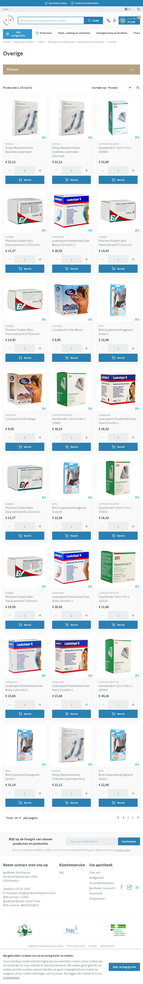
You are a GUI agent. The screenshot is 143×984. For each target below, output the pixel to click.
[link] (118, 817)
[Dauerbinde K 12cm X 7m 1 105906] (118, 118)
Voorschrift (95, 893)
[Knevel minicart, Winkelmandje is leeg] (122, 20)
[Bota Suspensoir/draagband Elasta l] (118, 745)
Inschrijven (129, 841)
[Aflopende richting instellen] (138, 87)
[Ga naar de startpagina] (8, 20)
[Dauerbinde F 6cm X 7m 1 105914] (118, 567)
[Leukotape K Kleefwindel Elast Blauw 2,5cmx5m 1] (25, 656)
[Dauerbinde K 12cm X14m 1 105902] (118, 656)
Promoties (46, 33)
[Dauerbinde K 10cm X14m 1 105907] (71, 389)
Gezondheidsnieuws (101, 883)
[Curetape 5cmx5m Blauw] (71, 300)
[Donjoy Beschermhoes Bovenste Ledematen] (25, 118)
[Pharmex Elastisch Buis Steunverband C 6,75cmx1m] (25, 211)
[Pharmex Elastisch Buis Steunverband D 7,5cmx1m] (118, 211)
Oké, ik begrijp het (124, 967)
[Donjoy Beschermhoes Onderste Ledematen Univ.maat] (71, 118)
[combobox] (51, 20)
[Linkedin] (137, 887)
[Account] (114, 20)
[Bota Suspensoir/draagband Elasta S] (118, 300)
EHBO (41, 42)
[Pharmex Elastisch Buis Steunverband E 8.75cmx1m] (25, 300)
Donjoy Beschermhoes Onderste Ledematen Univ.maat (66, 152)
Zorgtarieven (97, 898)
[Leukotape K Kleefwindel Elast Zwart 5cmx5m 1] (118, 389)
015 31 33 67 (22, 889)
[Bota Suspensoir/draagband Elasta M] (71, 478)
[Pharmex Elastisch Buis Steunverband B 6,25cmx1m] (25, 478)
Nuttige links (96, 878)
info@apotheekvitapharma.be (37, 893)
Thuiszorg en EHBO (23, 42)
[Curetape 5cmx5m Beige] (25, 389)
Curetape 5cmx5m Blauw (67, 330)
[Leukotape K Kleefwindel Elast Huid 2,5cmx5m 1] (71, 656)
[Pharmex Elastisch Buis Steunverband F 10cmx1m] (25, 567)
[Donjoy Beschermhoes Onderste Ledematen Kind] (71, 745)
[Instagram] (129, 887)
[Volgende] (137, 817)
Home (6, 42)
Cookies (92, 946)
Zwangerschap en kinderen (111, 33)
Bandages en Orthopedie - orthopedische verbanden (76, 42)
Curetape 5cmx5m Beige (20, 419)
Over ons (94, 872)
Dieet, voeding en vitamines (74, 33)
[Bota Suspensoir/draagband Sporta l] (25, 745)
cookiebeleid (11, 977)
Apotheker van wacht (102, 888)
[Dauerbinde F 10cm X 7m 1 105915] (118, 478)
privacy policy (123, 850)
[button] (71, 70)
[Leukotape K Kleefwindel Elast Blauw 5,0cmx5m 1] (71, 211)
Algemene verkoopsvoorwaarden (45, 946)
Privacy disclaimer (75, 946)
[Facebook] (121, 887)
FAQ (61, 872)
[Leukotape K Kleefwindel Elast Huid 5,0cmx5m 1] (71, 567)
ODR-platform (107, 946)
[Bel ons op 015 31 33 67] (108, 20)
